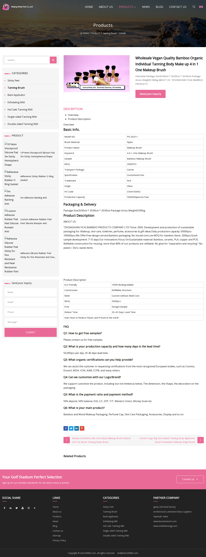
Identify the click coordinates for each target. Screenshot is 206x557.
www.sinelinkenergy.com (165, 526)
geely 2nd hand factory (164, 506)
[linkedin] (10, 508)
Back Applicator (16, 95)
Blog (159, 7)
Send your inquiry (150, 94)
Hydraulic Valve (160, 516)
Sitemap (57, 535)
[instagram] (28, 508)
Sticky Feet (13, 80)
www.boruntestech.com (165, 521)
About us (106, 7)
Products (126, 7)
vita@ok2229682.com (127, 553)
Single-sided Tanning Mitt (22, 116)
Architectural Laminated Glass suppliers (172, 511)
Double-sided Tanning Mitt (23, 124)
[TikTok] (34, 508)
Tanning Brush (110, 33)
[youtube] (22, 508)
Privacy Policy (59, 540)
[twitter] (16, 508)
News (146, 7)
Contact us (177, 7)
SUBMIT (30, 332)
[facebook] (4, 508)
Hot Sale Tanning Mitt (20, 109)
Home (89, 7)
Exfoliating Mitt (16, 102)
